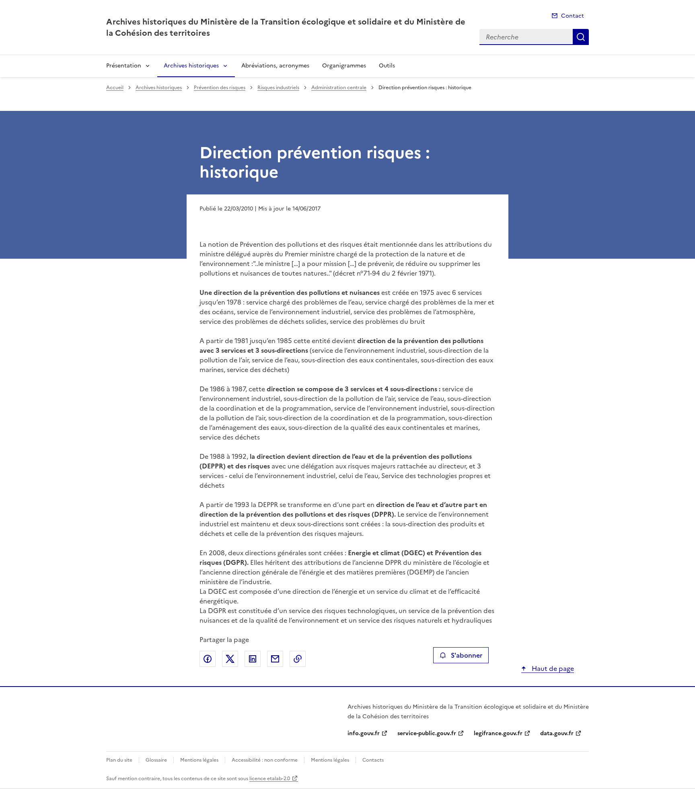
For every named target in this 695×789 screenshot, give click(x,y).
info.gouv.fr (364, 733)
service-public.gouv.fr (426, 733)
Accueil (114, 87)
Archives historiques (191, 65)
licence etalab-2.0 (269, 778)
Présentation (123, 65)
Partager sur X (230, 659)
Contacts (373, 760)
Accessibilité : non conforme (265, 760)
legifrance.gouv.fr (498, 733)
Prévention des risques (219, 87)
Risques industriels (278, 87)
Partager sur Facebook (207, 659)
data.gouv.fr (557, 733)
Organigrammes (344, 65)
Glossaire (156, 760)
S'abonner (466, 655)
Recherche (581, 37)
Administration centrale (338, 87)
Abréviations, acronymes (275, 65)
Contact (572, 16)
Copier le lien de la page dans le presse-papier (298, 659)
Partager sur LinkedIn (253, 659)
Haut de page (552, 668)
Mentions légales (199, 760)
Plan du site (119, 760)
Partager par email (275, 659)
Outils (387, 65)
